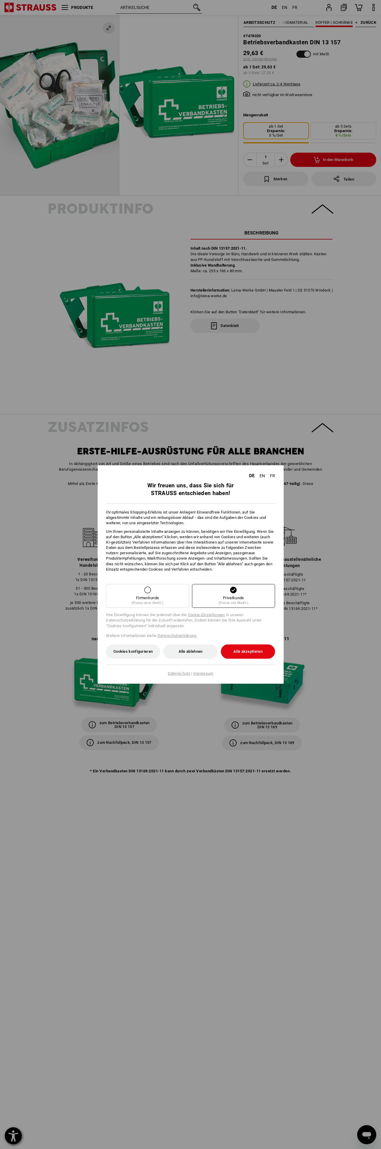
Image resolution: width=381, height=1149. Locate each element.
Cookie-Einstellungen (206, 615)
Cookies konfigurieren (133, 651)
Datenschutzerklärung (176, 635)
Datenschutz (179, 673)
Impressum (203, 673)
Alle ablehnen (191, 651)
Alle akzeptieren (248, 651)
